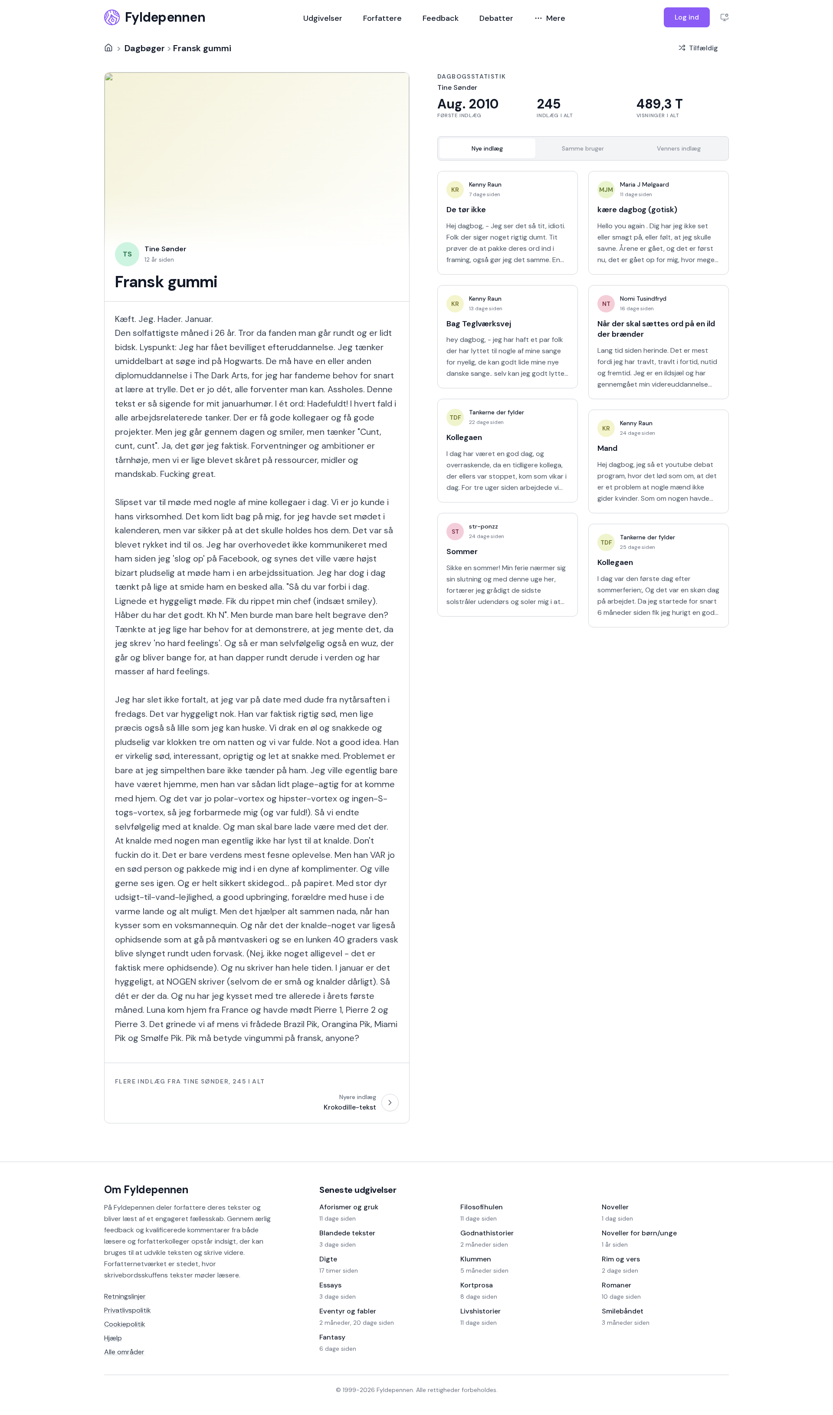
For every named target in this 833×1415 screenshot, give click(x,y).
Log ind (687, 17)
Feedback (441, 18)
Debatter (496, 18)
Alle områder (124, 1351)
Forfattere (382, 18)
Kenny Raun (485, 184)
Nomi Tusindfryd (643, 298)
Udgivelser (322, 18)
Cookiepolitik (124, 1324)
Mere (555, 18)
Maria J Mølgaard (644, 184)
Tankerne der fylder (496, 412)
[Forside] (108, 47)
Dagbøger (145, 47)
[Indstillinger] (724, 17)
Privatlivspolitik (127, 1310)
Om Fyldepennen (146, 1189)
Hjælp (113, 1338)
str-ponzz (483, 526)
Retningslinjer (125, 1296)
